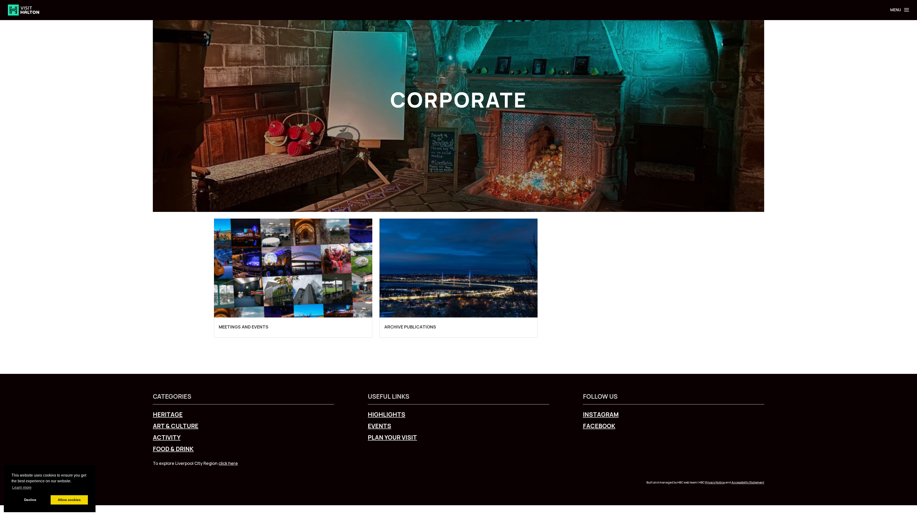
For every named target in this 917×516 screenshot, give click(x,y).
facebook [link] (599, 426)
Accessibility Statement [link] (747, 482)
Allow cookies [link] (69, 500)
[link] (23, 9)
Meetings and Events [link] (243, 327)
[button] (905, 9)
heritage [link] (168, 414)
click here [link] (228, 463)
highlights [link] (386, 414)
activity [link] (167, 437)
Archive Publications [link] (410, 327)
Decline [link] (30, 500)
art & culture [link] (175, 426)
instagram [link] (601, 414)
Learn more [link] (22, 487)
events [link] (379, 426)
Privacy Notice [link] (715, 482)
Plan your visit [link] (392, 437)
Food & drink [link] (173, 449)
